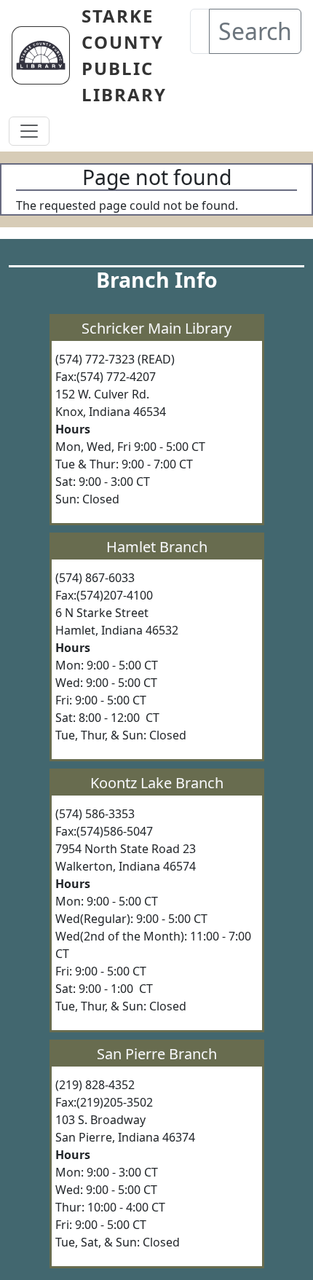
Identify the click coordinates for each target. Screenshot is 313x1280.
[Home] (47, 55)
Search (255, 31)
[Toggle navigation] (29, 131)
